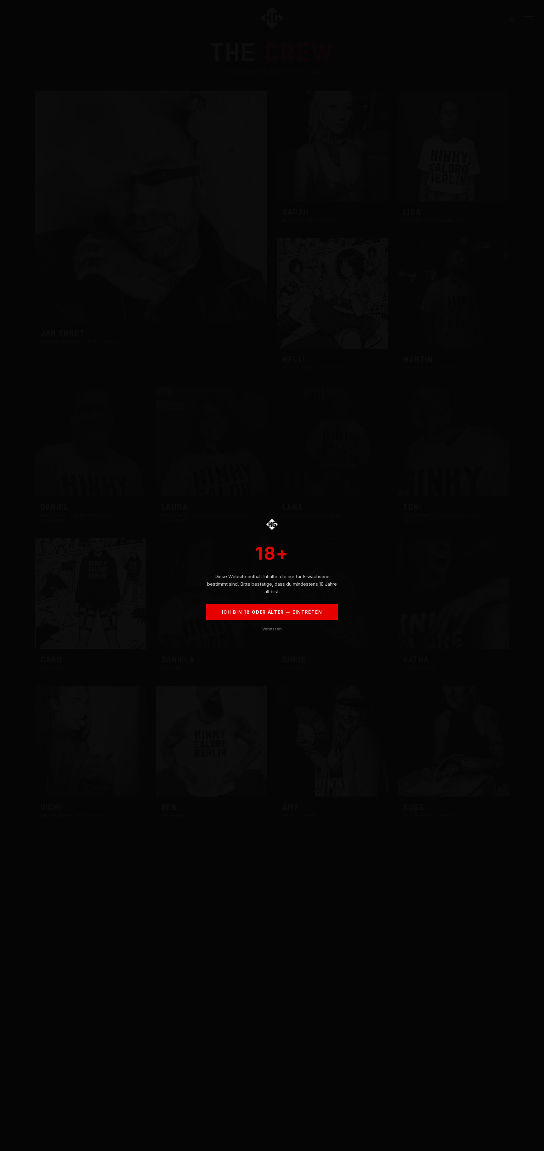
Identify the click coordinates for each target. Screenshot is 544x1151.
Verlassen (272, 628)
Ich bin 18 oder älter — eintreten (272, 612)
